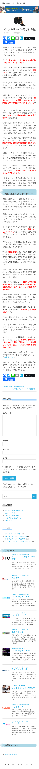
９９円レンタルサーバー (14, 518)
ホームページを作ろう (13, 534)
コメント (6, 413)
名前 (5, 440)
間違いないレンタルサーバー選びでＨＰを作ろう (15, 3)
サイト (4, 458)
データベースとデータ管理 (14, 386)
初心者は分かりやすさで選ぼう (23, 389)
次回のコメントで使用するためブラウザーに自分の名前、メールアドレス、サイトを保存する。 (19, 469)
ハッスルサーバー (12, 515)
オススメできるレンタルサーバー (17, 541)
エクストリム (10, 513)
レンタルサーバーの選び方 (15, 539)
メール (6, 449)
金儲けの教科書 (11, 754)
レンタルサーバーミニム (14, 510)
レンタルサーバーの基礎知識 (11, 33)
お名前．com (9, 357)
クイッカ (8, 520)
